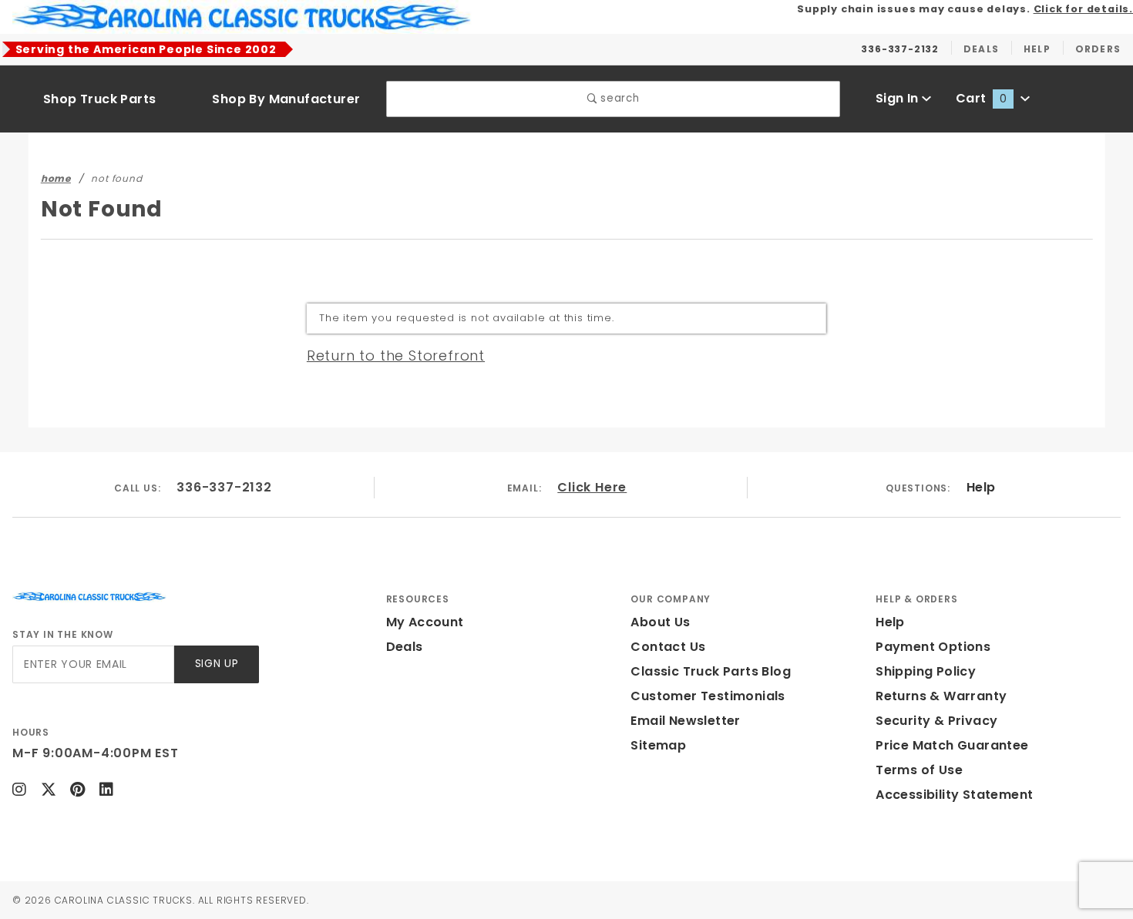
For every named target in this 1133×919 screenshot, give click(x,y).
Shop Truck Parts (99, 99)
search (618, 98)
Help (981, 487)
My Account (425, 622)
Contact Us (667, 647)
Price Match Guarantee (952, 745)
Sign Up (217, 663)
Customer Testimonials (707, 696)
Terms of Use (919, 770)
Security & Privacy (936, 720)
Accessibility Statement (954, 794)
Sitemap (658, 745)
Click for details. (1083, 8)
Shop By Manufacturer (286, 99)
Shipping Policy (926, 671)
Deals (404, 647)
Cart (981, 98)
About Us (660, 622)
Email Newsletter (685, 720)
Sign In (899, 98)
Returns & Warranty (941, 696)
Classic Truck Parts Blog (710, 671)
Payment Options (933, 647)
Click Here (592, 487)
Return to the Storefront (396, 355)
